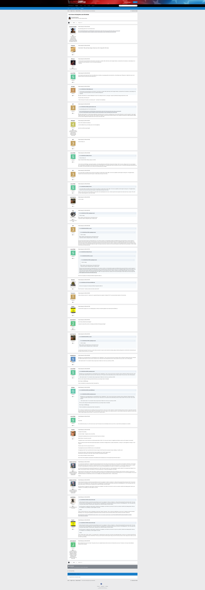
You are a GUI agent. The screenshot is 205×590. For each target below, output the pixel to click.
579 (73, 364)
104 (73, 95)
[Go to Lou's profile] (73, 214)
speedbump (72, 497)
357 (73, 104)
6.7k (73, 438)
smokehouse (73, 355)
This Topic (132, 5)
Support (93, 5)
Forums (82, 8)
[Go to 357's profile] (73, 107)
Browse (77, 5)
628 (73, 489)
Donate (89, 5)
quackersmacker (76, 17)
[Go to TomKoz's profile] (73, 433)
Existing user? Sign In (127, 2)
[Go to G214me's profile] (73, 391)
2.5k (73, 396)
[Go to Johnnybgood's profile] (73, 544)
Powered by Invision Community (102, 588)
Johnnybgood (73, 540)
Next (74, 22)
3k (73, 129)
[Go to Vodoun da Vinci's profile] (73, 465)
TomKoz (73, 429)
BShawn (73, 58)
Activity (81, 5)
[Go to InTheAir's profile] (73, 90)
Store (85, 5)
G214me (73, 387)
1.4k (73, 206)
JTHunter (73, 45)
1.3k (73, 506)
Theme (98, 586)
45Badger (73, 120)
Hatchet (73, 279)
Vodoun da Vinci (72, 461)
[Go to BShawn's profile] (73, 62)
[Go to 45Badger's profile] (73, 124)
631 (73, 302)
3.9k (73, 315)
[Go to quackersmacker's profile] (70, 18)
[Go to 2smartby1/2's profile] (73, 323)
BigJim (72, 306)
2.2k (73, 35)
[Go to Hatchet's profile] (73, 283)
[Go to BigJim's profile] (73, 310)
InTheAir (73, 86)
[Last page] (76, 22)
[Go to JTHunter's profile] (73, 49)
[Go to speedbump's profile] (73, 500)
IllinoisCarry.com (71, 5)
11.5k (73, 82)
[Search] (136, 6)
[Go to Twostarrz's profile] (73, 296)
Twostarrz (73, 293)
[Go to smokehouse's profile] (73, 359)
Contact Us (102, 586)
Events (78, 8)
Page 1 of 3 (80, 22)
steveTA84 (72, 73)
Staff (68, 8)
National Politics (84, 18)
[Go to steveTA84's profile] (73, 76)
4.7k (73, 54)
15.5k (73, 219)
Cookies (106, 586)
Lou (73, 210)
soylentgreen (73, 197)
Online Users (73, 8)
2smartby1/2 (73, 319)
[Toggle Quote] (79, 89)
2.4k (73, 113)
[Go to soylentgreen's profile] (73, 201)
